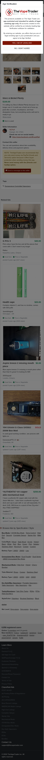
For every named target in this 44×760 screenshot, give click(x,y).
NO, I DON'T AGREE (22, 48)
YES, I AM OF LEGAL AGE (22, 43)
